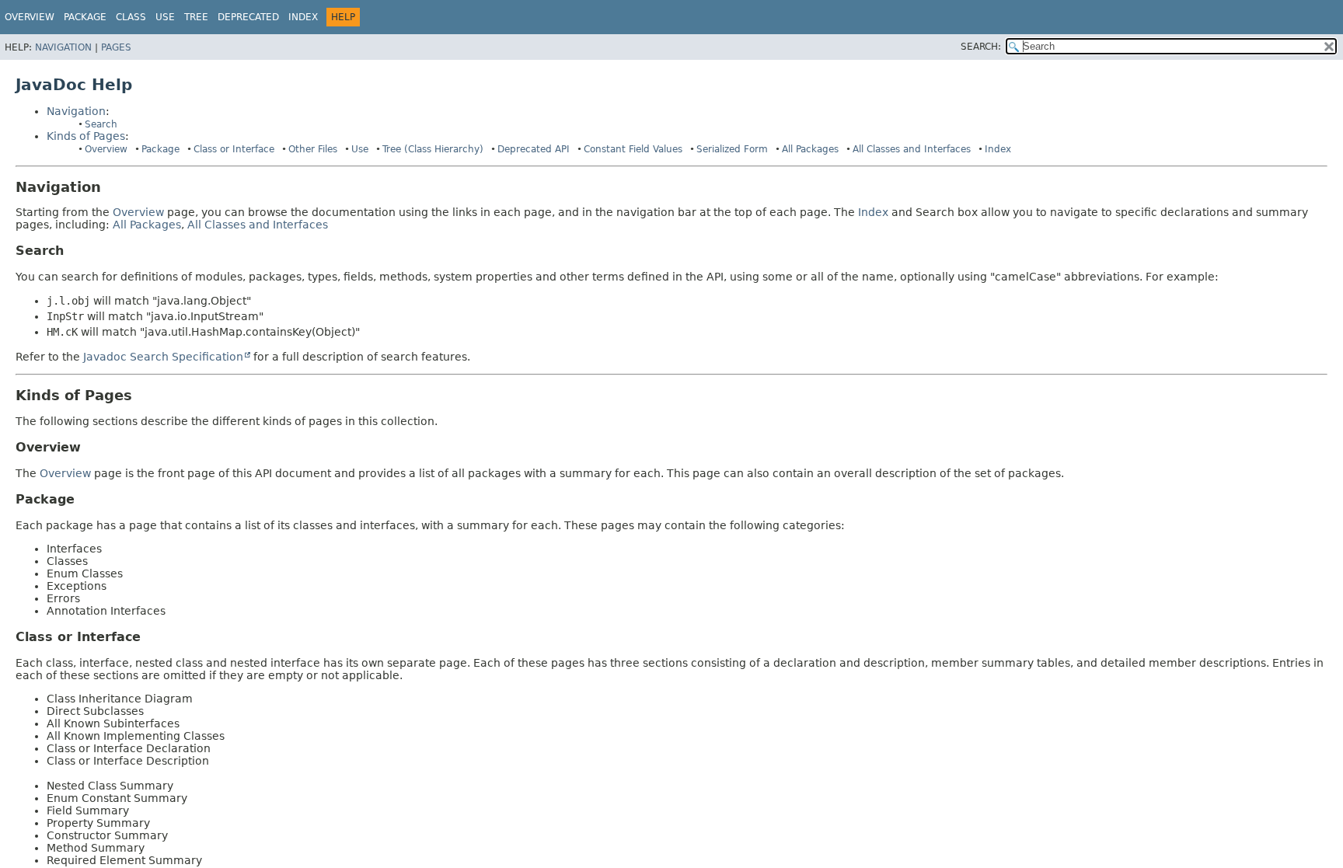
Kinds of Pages (86, 136)
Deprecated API (533, 149)
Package (160, 149)
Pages (116, 47)
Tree (196, 17)
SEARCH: (981, 46)
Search (101, 124)
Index (303, 17)
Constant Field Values (633, 149)
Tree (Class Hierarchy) (432, 149)
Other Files (312, 149)
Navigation (63, 47)
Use (359, 149)
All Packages (810, 149)
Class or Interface (234, 149)
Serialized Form (732, 149)
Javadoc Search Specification (163, 356)
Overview (29, 17)
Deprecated (248, 17)
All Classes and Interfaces (912, 149)
